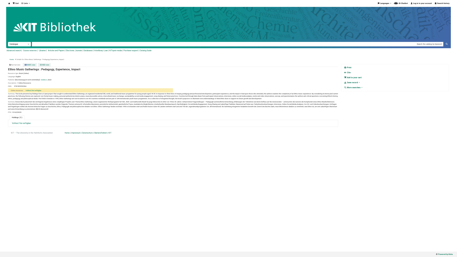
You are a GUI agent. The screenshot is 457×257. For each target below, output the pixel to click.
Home (12, 59)
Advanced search (14, 50)
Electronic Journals (74, 50)
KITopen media (115, 50)
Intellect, (44, 80)
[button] (16, 3)
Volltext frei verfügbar (33, 90)
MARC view (31, 65)
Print (348, 67)
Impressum (75, 133)
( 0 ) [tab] (17, 117)
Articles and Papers (56, 50)
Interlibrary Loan (101, 50)
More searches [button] (353, 87)
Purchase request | (131, 50)
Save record (352, 82)
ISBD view (45, 65)
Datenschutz (87, 133)
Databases (88, 50)
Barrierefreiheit (100, 133)
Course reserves (30, 50)
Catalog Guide (146, 50)
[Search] (446, 44)
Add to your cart (354, 77)
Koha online (9, 3)
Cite (348, 72)
